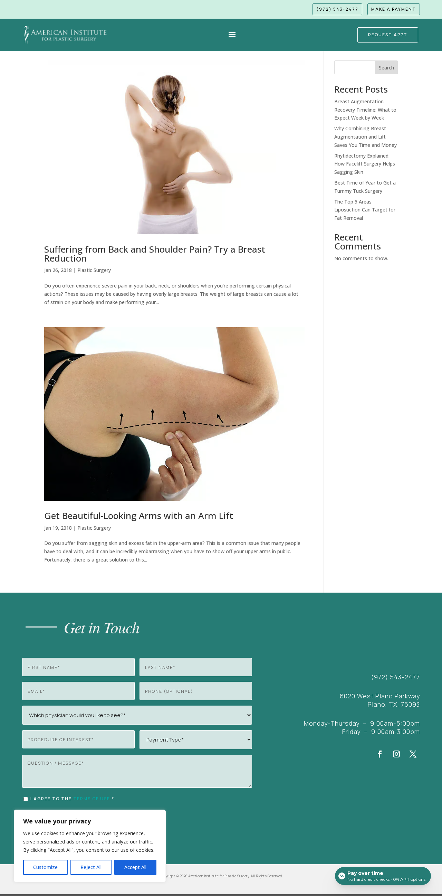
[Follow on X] (413, 754)
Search (386, 67)
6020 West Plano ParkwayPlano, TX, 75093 (380, 700)
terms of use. (92, 799)
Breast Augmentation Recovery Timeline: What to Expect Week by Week (365, 109)
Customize (45, 867)
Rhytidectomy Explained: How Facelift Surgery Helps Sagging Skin (364, 164)
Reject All (91, 867)
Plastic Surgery (94, 270)
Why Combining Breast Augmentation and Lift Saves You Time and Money (365, 136)
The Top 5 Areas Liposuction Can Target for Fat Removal (364, 209)
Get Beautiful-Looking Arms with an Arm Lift (138, 515)
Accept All (135, 867)
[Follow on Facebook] (380, 754)
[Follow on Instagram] (396, 754)
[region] (90, 846)
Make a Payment (393, 9)
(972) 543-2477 (337, 9)
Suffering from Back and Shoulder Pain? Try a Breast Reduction (154, 253)
